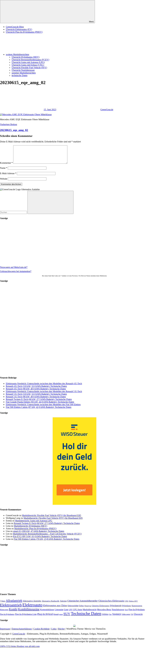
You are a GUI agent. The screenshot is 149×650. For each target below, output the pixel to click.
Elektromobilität (73, 606)
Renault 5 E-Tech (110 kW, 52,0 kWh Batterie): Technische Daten (36, 394)
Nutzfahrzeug (118, 609)
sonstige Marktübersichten (24, 73)
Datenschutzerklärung (22, 629)
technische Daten (19, 75)
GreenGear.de (106, 109)
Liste (66, 609)
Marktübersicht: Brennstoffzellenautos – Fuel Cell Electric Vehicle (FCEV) (47, 534)
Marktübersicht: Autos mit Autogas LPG (33, 520)
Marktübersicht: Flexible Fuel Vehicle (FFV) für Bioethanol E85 (51, 515)
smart (61, 614)
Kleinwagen (4, 610)
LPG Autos (77, 609)
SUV (66, 614)
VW (132, 614)
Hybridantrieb (115, 606)
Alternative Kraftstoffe (50, 601)
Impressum (5, 629)
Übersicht (138, 614)
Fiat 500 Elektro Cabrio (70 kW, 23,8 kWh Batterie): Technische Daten (46, 539)
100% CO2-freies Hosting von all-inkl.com (20, 646)
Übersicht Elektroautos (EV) (19, 29)
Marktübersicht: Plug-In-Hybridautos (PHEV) (35, 528)
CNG (126, 601)
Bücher (61, 629)
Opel (126, 610)
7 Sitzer (2, 601)
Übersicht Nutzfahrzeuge (23, 70)
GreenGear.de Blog (15, 27)
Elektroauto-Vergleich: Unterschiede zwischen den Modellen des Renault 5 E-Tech (44, 391)
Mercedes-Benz (104, 609)
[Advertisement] (74, 243)
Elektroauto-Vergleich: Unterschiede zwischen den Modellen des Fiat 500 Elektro (43, 404)
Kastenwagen (137, 606)
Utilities (105, 614)
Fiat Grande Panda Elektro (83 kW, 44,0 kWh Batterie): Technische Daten (40, 402)
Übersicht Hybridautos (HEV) (25, 57)
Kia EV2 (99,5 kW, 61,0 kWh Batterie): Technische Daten (40, 536)
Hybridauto (126, 606)
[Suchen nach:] (14, 212)
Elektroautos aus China (55, 605)
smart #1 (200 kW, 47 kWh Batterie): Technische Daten (38, 531)
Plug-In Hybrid (45, 614)
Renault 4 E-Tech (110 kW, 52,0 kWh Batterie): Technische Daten (36, 386)
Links (53, 629)
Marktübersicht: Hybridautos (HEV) (30, 526)
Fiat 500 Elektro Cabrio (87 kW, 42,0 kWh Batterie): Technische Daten (38, 407)
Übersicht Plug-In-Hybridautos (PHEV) (24, 32)
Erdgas (81, 606)
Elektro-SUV (133, 601)
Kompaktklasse (47, 609)
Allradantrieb (14, 600)
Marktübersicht (89, 609)
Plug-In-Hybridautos (7, 614)
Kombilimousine (29, 609)
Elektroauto (32, 604)
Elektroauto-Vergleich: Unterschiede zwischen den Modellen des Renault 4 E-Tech (44, 383)
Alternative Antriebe (32, 601)
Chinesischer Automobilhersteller (82, 601)
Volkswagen (125, 614)
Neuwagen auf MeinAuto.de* (14, 267)
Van (110, 614)
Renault (56, 614)
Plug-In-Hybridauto (136, 609)
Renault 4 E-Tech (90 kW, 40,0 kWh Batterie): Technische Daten (36, 389)
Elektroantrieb (11, 605)
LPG (70, 610)
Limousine (59, 609)
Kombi (13, 609)
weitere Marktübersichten (17, 54)
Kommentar (6, 163)
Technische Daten (86, 613)
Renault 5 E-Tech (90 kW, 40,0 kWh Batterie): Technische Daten (36, 396)
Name (3, 168)
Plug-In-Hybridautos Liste (26, 614)
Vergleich (116, 614)
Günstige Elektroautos (100, 606)
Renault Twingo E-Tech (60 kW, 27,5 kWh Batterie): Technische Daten (39, 399)
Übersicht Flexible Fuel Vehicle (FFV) (29, 67)
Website (3, 179)
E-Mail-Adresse (8, 173)
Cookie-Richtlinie (41, 629)
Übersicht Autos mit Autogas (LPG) (28, 62)
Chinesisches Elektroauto (111, 600)
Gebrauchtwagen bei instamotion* (15, 271)
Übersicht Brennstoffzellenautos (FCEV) (30, 59)
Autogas (63, 601)
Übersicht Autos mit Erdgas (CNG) (28, 65)
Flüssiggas (87, 606)
